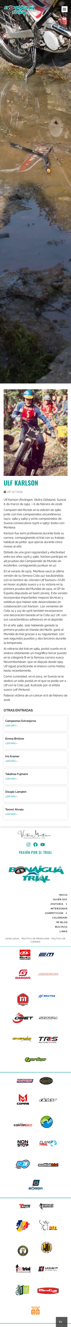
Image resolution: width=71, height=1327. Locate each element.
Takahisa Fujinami (16, 774)
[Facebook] (35, 844)
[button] (65, 9)
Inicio (63, 894)
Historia (57, 904)
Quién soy (60, 899)
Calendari (59, 917)
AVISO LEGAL (12, 939)
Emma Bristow (14, 738)
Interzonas (59, 908)
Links (64, 931)
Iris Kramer (12, 756)
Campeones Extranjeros (20, 721)
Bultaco (61, 926)
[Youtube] (42, 844)
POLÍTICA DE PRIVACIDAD (36, 939)
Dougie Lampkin (15, 791)
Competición (54, 913)
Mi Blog (61, 922)
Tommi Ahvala (14, 809)
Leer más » (11, 725)
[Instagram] (28, 844)
